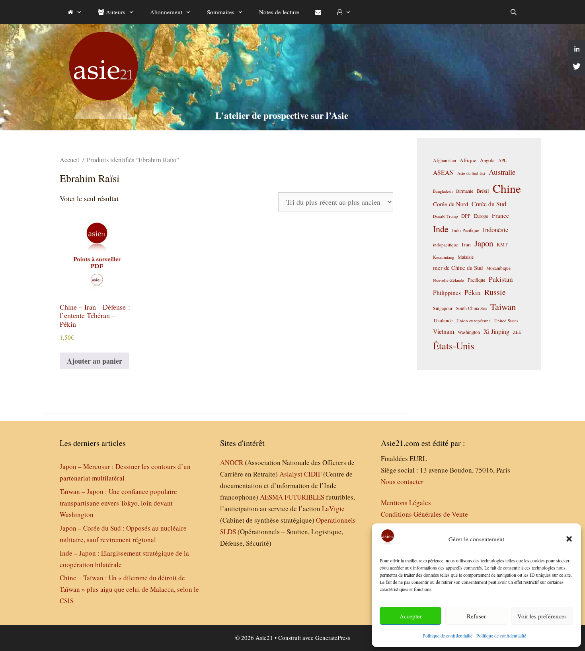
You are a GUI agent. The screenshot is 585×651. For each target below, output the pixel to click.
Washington (469, 332)
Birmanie (464, 191)
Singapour (442, 308)
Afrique (468, 160)
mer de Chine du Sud (458, 267)
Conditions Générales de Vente (424, 514)
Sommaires (220, 12)
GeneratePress (332, 637)
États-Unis (453, 345)
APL (502, 160)
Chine (507, 188)
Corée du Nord (450, 204)
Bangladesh (442, 191)
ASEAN (443, 172)
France (500, 215)
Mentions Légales (406, 502)
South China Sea (471, 308)
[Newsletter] (318, 12)
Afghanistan (444, 160)
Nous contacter (402, 481)
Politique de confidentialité (447, 635)
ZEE (517, 332)
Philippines (447, 292)
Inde (440, 228)
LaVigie (333, 508)
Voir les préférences (542, 616)
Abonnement (166, 12)
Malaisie (466, 257)
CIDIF (313, 474)
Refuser (476, 616)
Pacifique (476, 280)
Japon (483, 243)
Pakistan (501, 279)
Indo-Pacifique (465, 230)
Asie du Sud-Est (471, 173)
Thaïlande (443, 320)
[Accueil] (75, 12)
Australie (502, 172)
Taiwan (503, 306)
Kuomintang (443, 257)
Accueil (70, 159)
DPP (465, 216)
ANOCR (231, 462)
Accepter (411, 616)
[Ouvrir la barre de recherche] (513, 12)
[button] (569, 539)
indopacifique (445, 245)
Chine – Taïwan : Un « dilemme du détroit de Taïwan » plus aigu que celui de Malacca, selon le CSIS (129, 589)
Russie (495, 292)
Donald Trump (445, 216)
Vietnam (443, 331)
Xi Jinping (496, 331)
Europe (481, 216)
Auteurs (114, 12)
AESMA (271, 497)
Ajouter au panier (94, 361)
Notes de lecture (279, 12)
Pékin (472, 292)
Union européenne (473, 321)
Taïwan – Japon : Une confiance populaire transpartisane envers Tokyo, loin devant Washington (118, 503)
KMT (502, 244)
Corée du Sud (489, 204)
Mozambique (498, 268)
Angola (487, 160)
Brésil (483, 191)
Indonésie (495, 229)
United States (506, 321)
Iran (466, 244)
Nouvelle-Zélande (448, 280)
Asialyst (290, 474)
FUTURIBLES (304, 497)
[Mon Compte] (344, 12)
